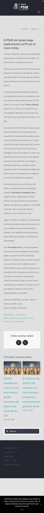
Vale (22, 509)
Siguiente (34, 29)
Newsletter (7, 321)
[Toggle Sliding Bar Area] (42, 2)
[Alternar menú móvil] (39, 12)
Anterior (25, 29)
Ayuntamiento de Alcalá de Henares (21, 318)
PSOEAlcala (10, 315)
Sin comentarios (18, 321)
